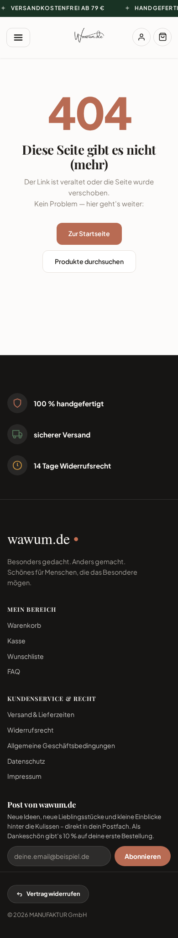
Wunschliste (25, 656)
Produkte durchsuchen (89, 261)
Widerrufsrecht (30, 730)
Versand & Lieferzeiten (40, 714)
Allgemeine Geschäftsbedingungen (61, 745)
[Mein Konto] (141, 37)
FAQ (13, 671)
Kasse (16, 640)
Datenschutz (26, 761)
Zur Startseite (89, 233)
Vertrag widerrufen (53, 893)
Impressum (24, 776)
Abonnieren (143, 856)
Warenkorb (24, 625)
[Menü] (18, 37)
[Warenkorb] (162, 37)
